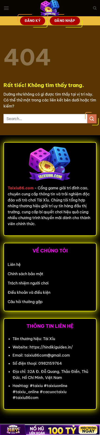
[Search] (95, 8)
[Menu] (6, 8)
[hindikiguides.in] (50, 8)
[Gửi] (92, 118)
